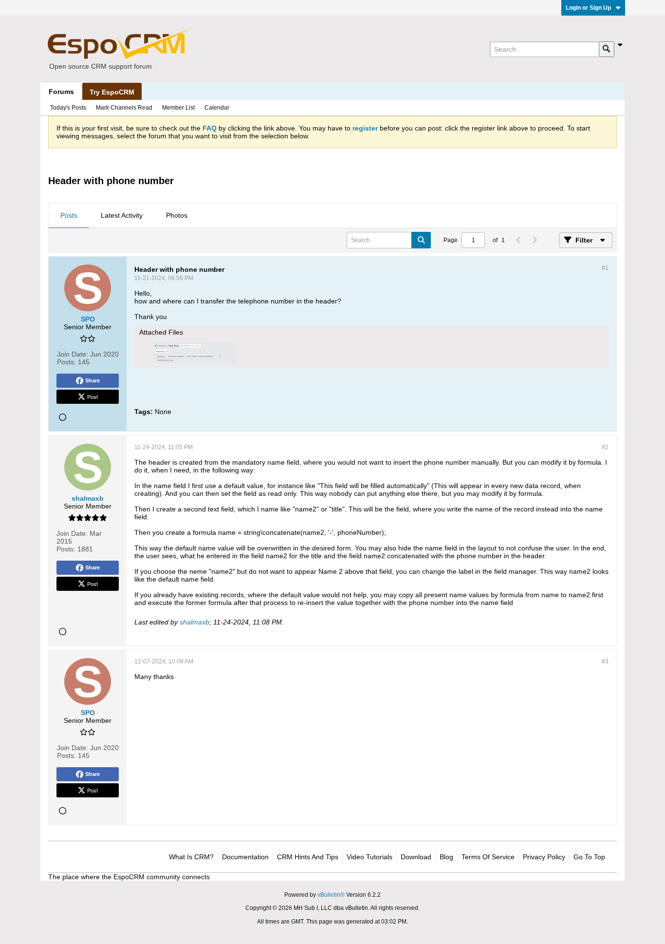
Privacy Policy (544, 857)
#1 (605, 267)
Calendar (216, 107)
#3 (605, 661)
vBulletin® (331, 894)
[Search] (606, 49)
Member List (178, 107)
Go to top (589, 857)
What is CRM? (191, 857)
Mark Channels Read (124, 107)
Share (92, 380)
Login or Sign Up (588, 7)
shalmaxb (194, 622)
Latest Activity (122, 215)
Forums (61, 91)
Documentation (245, 857)
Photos (176, 215)
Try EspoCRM (112, 92)
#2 (605, 447)
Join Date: (72, 354)
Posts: (66, 362)
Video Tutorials (369, 857)
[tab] (69, 215)
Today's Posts (68, 107)
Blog (446, 857)
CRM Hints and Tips (307, 857)
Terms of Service (488, 857)
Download (416, 857)
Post (92, 396)
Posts (68, 215)
